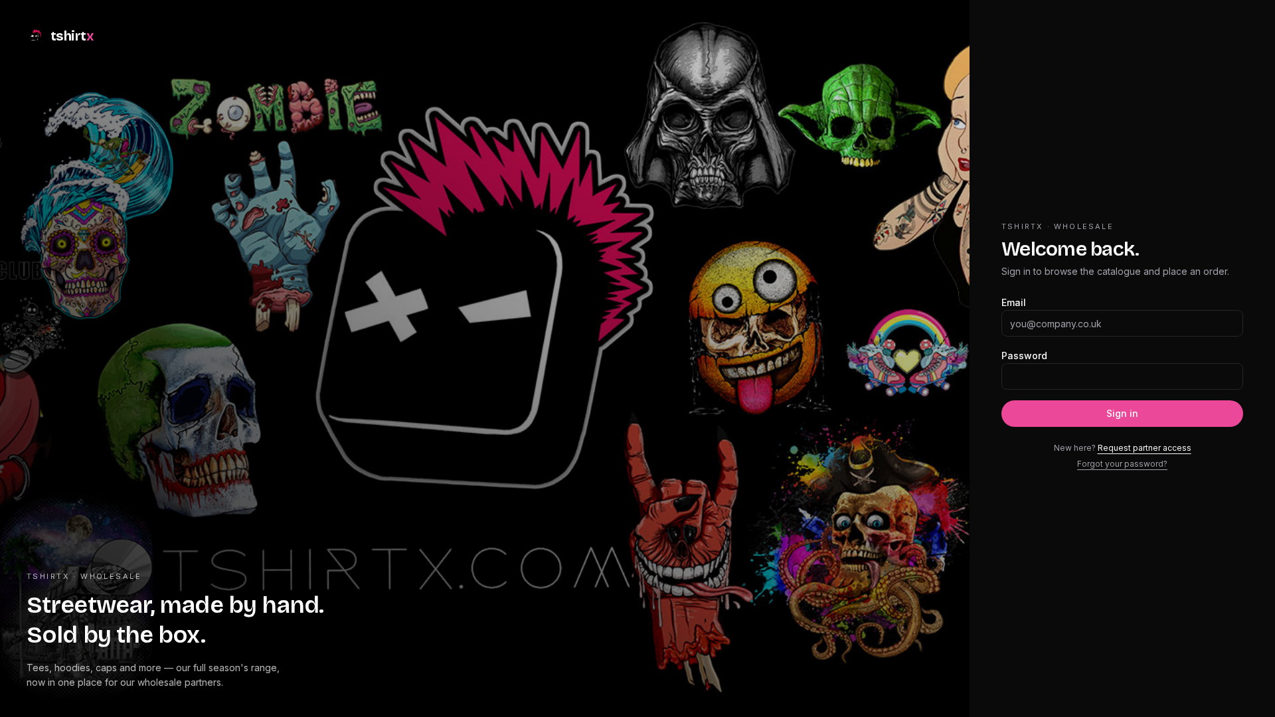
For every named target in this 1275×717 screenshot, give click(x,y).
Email (1013, 302)
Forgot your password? (1122, 464)
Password (1024, 355)
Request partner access (1144, 448)
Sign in (1122, 413)
